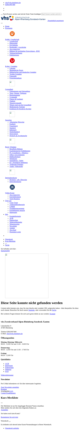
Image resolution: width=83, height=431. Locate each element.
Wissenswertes (14, 224)
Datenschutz (14, 220)
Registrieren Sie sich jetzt (9, 417)
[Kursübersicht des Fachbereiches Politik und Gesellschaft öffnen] (12, 36)
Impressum (13, 212)
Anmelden (4, 410)
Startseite (4, 251)
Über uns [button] (8, 201)
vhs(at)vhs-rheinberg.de (14, 334)
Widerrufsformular (16, 222)
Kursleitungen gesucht (17, 210)
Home (7, 26)
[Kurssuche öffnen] (6, 243)
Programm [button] (8, 28)
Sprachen (8, 120)
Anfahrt (12, 228)
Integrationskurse (11, 178)
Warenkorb (9, 239)
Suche (7, 245)
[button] (7, 375)
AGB (11, 218)
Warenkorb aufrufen (12, 428)
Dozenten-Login (15, 232)
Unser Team (14, 203)
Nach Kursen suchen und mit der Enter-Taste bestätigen (22, 14)
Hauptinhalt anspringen (55, 21)
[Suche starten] (2, 14)
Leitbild (12, 206)
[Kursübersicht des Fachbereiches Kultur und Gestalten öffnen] (12, 63)
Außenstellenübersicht (17, 205)
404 (8, 251)
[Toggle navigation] (2, 23)
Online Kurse (9, 193)
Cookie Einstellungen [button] (8, 393)
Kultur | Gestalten (11, 66)
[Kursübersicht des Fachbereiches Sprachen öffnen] (12, 116)
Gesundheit (9, 89)
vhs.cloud (13, 230)
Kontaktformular (15, 216)
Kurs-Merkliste (10, 241)
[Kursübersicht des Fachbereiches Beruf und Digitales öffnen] (12, 143)
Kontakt (52, 314)
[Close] (10, 421)
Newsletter (13, 226)
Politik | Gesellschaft (12, 39)
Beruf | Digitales (10, 147)
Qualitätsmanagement (17, 208)
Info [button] (6, 214)
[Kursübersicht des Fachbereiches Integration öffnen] (12, 174)
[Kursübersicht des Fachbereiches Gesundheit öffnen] (12, 86)
